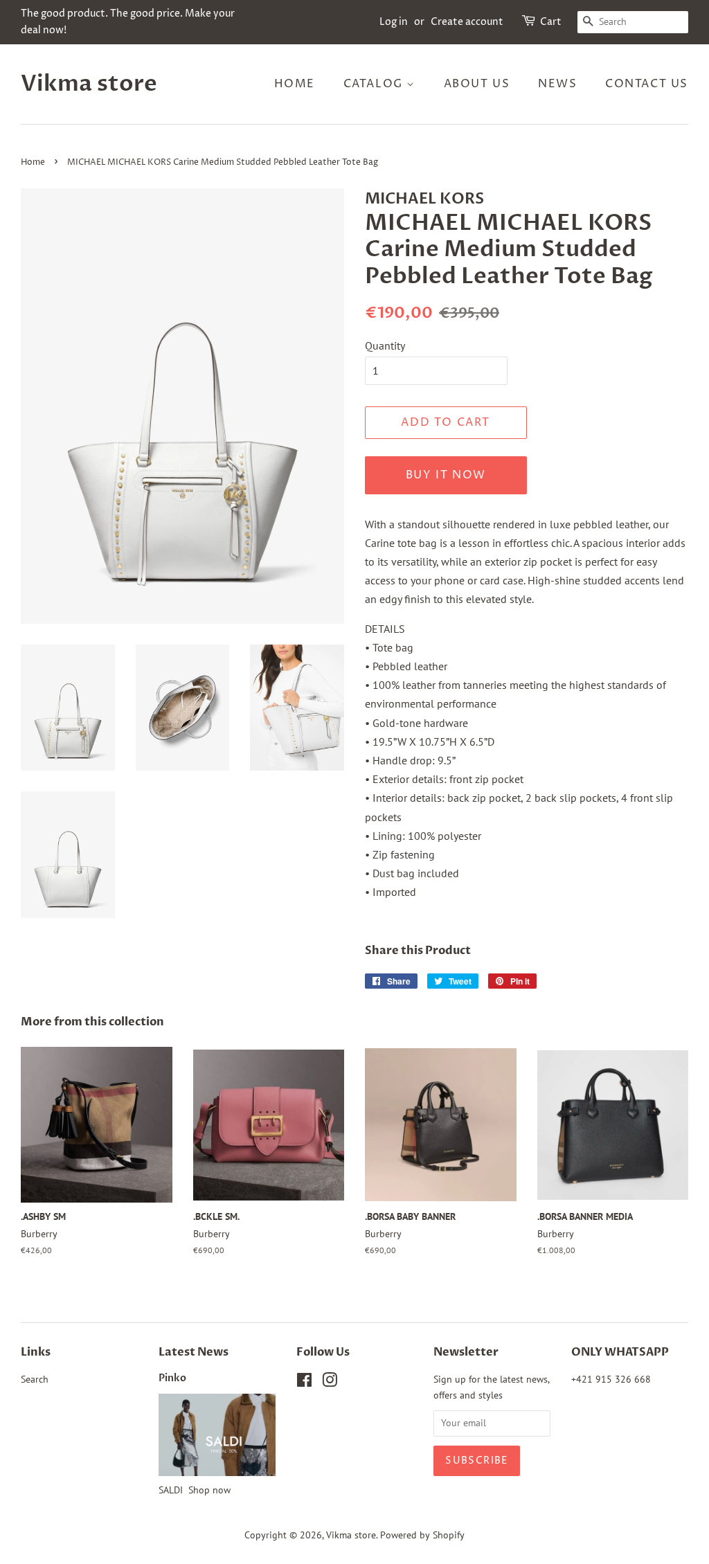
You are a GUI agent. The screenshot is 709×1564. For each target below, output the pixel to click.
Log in (393, 21)
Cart (551, 21)
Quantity (385, 345)
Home (294, 83)
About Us (477, 83)
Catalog (375, 83)
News (557, 83)
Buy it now (446, 475)
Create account (467, 21)
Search (34, 1379)
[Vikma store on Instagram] (329, 1382)
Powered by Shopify (422, 1535)
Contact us (646, 83)
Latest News (193, 1352)
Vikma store (89, 84)
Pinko (172, 1378)
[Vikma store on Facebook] (304, 1382)
